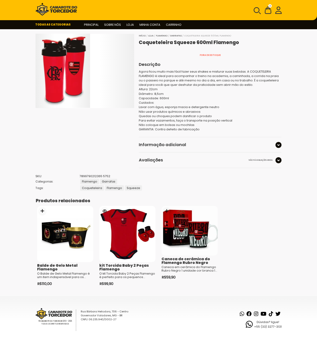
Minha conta (149, 25)
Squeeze (133, 188)
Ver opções (104, 211)
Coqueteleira (92, 188)
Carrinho (173, 25)
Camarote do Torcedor (51, 321)
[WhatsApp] (242, 313)
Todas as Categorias (53, 24)
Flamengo (162, 35)
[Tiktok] (271, 313)
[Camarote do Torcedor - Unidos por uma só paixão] (57, 9)
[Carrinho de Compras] (268, 11)
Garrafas (176, 35)
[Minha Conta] (278, 10)
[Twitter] (278, 313)
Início (142, 35)
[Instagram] (256, 313)
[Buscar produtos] (257, 10)
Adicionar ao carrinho (42, 211)
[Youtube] (263, 313)
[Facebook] (249, 313)
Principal (91, 25)
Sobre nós (112, 25)
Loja (130, 25)
